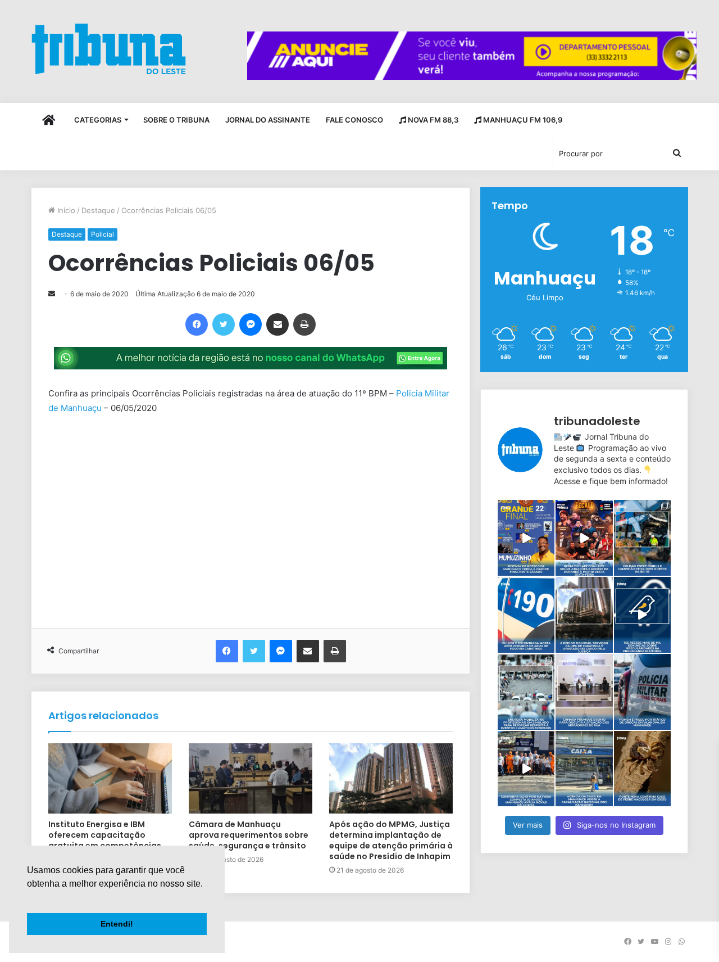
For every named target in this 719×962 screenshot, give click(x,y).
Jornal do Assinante (267, 119)
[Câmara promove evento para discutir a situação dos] (584, 692)
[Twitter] (223, 324)
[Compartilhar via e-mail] (277, 324)
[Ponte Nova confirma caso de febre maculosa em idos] (642, 769)
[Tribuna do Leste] (108, 48)
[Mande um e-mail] (51, 294)
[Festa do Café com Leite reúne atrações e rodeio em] (584, 538)
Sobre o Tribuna (176, 119)
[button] (28, 898)
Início (65, 210)
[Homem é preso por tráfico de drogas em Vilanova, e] (642, 692)
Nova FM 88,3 (432, 119)
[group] (472, 55)
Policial (102, 234)
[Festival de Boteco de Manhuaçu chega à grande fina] (526, 538)
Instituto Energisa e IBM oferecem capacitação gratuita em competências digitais (104, 840)
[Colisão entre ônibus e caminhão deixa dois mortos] (642, 538)
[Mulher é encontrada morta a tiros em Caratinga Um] (526, 615)
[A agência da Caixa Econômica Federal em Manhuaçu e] (584, 769)
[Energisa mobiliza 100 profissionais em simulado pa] (526, 692)
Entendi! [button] (117, 923)
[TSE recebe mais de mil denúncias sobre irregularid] (642, 615)
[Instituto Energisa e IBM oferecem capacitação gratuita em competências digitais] (110, 778)
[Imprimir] (304, 324)
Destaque (98, 210)
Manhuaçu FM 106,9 (521, 119)
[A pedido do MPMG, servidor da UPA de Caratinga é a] (584, 615)
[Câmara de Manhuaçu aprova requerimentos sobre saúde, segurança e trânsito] (250, 778)
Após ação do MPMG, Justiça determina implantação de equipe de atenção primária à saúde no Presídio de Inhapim (391, 840)
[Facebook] (196, 324)
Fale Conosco (354, 119)
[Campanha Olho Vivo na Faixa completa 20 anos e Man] (526, 769)
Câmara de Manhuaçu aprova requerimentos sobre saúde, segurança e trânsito (248, 835)
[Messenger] (250, 324)
